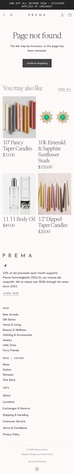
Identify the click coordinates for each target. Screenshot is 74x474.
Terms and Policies (37, 461)
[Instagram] (37, 469)
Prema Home (41, 449)
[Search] (11, 15)
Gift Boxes (9, 319)
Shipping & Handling (15, 415)
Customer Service (14, 421)
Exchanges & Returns (16, 408)
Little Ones (9, 345)
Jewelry (7, 340)
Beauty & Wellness (14, 330)
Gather (7, 369)
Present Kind (46, 454)
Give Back (9, 380)
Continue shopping (37, 63)
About (6, 395)
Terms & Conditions (15, 428)
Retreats (8, 374)
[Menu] (4, 15)
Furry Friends (11, 350)
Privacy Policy (11, 434)
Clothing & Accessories (17, 335)
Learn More (11, 293)
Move (6, 364)
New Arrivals (10, 314)
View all (64, 89)
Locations (9, 402)
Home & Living (12, 324)
